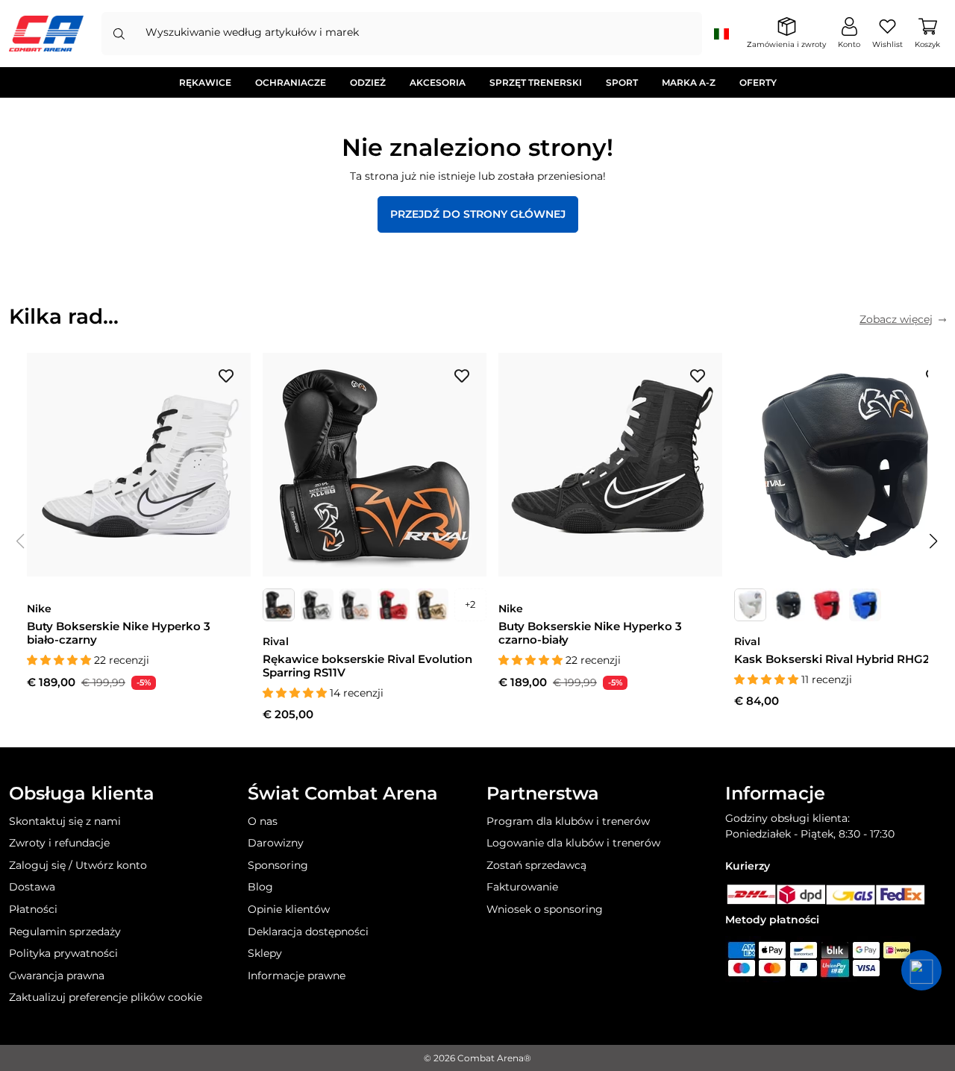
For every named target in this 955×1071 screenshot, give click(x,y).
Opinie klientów (289, 909)
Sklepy (265, 953)
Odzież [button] (368, 82)
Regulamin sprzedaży (65, 931)
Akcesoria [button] (438, 82)
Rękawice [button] (205, 82)
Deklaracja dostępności (308, 931)
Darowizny (276, 842)
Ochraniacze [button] (290, 82)
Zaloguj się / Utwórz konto (78, 865)
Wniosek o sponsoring (544, 909)
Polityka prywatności (63, 953)
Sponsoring (278, 865)
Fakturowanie (522, 886)
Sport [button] (622, 82)
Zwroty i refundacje (59, 842)
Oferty (758, 82)
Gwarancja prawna (56, 975)
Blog (260, 886)
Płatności (33, 909)
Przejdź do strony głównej (478, 214)
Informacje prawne (296, 975)
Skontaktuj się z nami (65, 821)
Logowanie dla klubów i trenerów (573, 842)
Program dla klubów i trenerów (568, 821)
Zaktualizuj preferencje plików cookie (105, 997)
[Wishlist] (226, 375)
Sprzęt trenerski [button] (535, 82)
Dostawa (32, 886)
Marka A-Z (689, 82)
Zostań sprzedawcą (536, 865)
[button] (934, 541)
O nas (263, 821)
